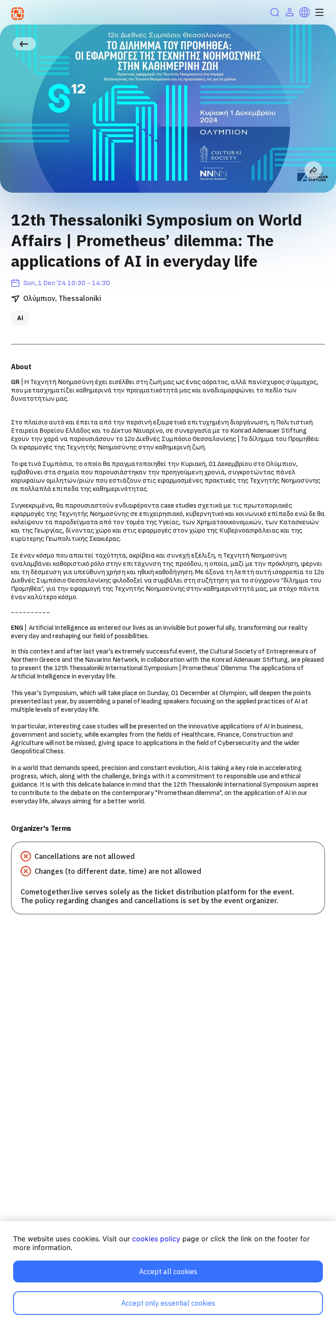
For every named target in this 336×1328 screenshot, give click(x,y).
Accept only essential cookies (168, 1303)
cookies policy (156, 1238)
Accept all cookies (168, 1271)
